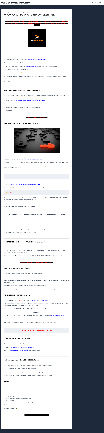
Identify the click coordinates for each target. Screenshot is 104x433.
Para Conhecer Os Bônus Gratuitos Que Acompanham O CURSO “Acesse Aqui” (36, 262)
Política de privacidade (97, 2)
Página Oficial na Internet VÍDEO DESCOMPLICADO (36, 117)
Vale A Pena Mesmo (15, 2)
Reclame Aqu (19, 300)
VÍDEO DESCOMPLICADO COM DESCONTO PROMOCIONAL (36, 415)
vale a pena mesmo (24, 390)
